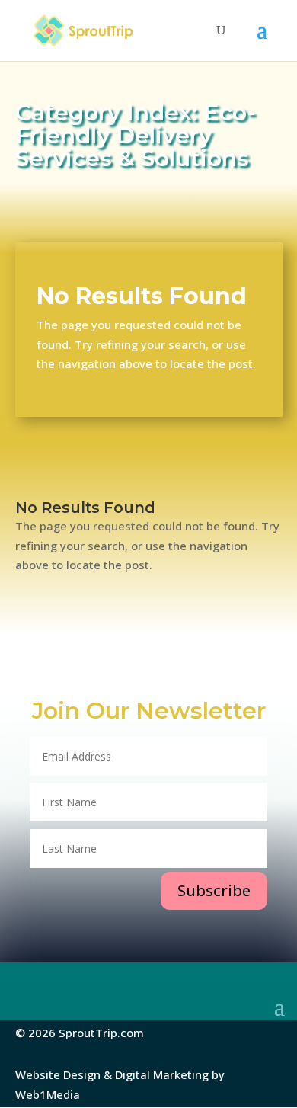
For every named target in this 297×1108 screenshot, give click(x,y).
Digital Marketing (162, 1074)
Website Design (58, 1074)
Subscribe (214, 890)
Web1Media (47, 1094)
